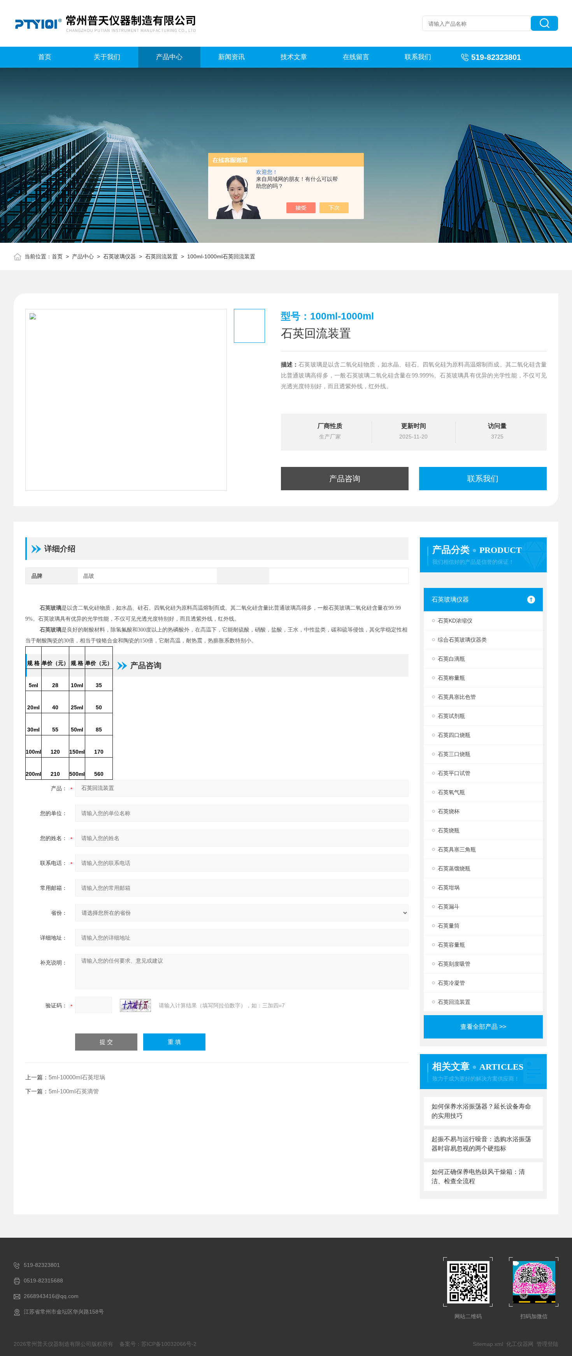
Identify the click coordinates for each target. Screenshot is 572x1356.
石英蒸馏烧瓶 (454, 868)
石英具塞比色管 (457, 697)
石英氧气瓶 (451, 792)
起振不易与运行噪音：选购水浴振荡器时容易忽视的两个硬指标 (481, 1144)
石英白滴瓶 (451, 659)
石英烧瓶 (449, 830)
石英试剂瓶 (451, 716)
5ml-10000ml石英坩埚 (77, 1077)
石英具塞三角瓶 (457, 849)
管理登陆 (547, 1344)
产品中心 (169, 57)
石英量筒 (449, 926)
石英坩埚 (449, 887)
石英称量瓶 (451, 678)
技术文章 (294, 57)
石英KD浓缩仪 (455, 620)
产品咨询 (344, 478)
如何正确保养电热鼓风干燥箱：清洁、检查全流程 (478, 1176)
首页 (44, 57)
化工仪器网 (519, 1344)
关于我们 (107, 57)
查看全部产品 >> (483, 1026)
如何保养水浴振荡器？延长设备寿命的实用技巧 (481, 1111)
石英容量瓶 (451, 945)
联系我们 (418, 57)
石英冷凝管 (451, 983)
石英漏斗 (449, 906)
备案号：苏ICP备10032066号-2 (158, 1344)
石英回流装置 (161, 256)
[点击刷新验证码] (135, 1005)
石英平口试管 (454, 773)
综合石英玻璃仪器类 (462, 640)
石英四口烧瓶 (454, 735)
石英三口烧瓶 (454, 754)
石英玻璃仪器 (119, 256)
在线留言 (356, 57)
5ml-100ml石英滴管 (74, 1091)
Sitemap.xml (488, 1344)
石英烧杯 (449, 811)
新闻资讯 (231, 57)
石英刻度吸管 (454, 964)
